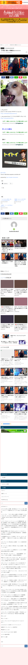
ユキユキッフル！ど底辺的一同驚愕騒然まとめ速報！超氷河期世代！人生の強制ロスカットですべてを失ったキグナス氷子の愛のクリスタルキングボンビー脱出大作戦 (14, 608)
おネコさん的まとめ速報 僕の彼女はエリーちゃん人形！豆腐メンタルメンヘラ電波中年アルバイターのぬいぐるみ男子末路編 (14, 510)
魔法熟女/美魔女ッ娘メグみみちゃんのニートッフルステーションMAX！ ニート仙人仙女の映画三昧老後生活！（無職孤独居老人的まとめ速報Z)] (13, 533)
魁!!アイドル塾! (4, 636)
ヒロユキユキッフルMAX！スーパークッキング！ (11, 624)
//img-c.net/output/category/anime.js (9, 113)
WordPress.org (4, 499)
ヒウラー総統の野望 (5, 634)
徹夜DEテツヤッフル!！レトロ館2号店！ (9, 627)
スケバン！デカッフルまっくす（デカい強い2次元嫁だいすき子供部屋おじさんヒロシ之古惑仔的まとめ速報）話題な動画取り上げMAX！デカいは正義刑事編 (14, 591)
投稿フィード (4, 493)
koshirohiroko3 (14, 231)
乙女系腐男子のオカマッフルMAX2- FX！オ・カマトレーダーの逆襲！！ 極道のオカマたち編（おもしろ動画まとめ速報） (13, 538)
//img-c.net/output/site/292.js (7, 118)
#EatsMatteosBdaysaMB (10, 48)
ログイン (3, 490)
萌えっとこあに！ (4, 618)
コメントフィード (5, 496)
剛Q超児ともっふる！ (5, 629)
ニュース (2, 48)
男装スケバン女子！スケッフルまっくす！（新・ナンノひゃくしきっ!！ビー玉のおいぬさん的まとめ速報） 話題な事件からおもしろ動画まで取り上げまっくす (14, 559)
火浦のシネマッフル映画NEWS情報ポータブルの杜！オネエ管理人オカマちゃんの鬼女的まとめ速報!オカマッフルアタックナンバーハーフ (14, 576)
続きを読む (3, 172)
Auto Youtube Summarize (12, 177)
